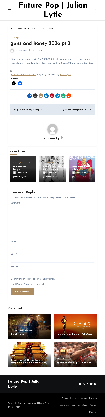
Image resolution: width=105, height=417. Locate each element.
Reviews (28, 330)
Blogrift (43, 403)
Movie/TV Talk (17, 330)
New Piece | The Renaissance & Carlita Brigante (51, 169)
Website (14, 266)
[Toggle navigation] (10, 10)
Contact (76, 405)
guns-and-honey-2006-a (23, 74)
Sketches (26, 163)
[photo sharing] (11, 70)
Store (84, 405)
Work (54, 163)
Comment (15, 203)
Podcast (93, 412)
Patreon (93, 405)
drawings (14, 38)
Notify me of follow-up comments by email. (34, 279)
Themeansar (14, 407)
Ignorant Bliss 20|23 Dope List (74, 363)
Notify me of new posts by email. (28, 284)
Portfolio (74, 398)
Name (13, 241)
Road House (17, 334)
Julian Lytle (23, 50)
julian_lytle (65, 74)
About (65, 398)
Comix (84, 398)
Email (13, 254)
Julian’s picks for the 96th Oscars (75, 334)
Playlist (60, 359)
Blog (59, 330)
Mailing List (64, 405)
